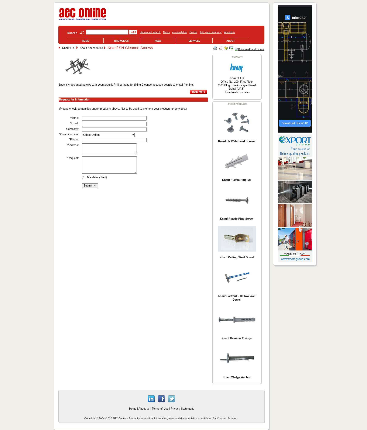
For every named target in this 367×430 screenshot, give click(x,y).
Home (85, 41)
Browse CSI (121, 41)
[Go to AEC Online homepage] (82, 20)
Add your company (211, 32)
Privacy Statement (182, 408)
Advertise (229, 32)
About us (144, 408)
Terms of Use (160, 408)
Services (194, 41)
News (166, 32)
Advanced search (150, 32)
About (230, 41)
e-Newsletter (179, 32)
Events (193, 32)
